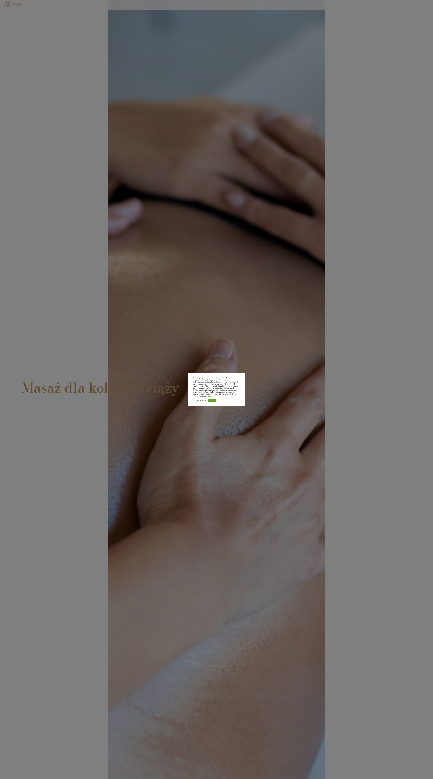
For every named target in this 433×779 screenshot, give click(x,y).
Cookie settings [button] (200, 400)
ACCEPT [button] (211, 400)
